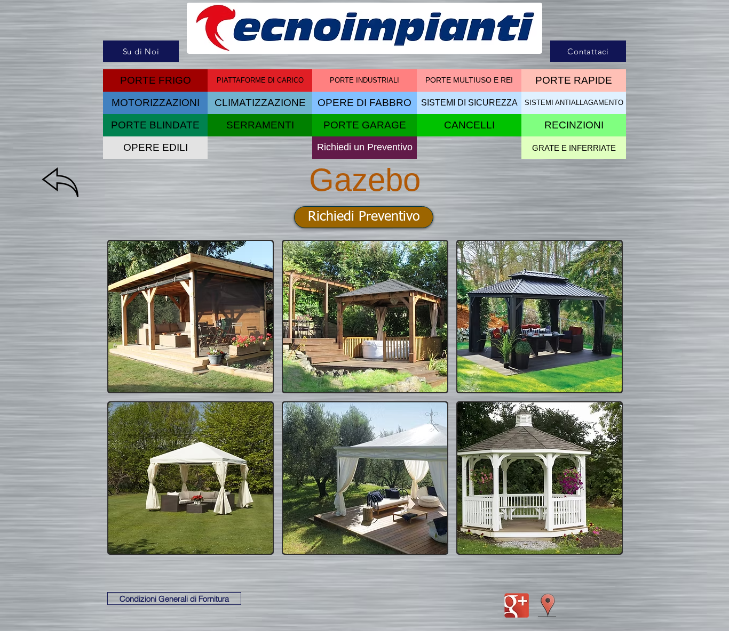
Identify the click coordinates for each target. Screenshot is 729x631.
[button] (469, 125)
